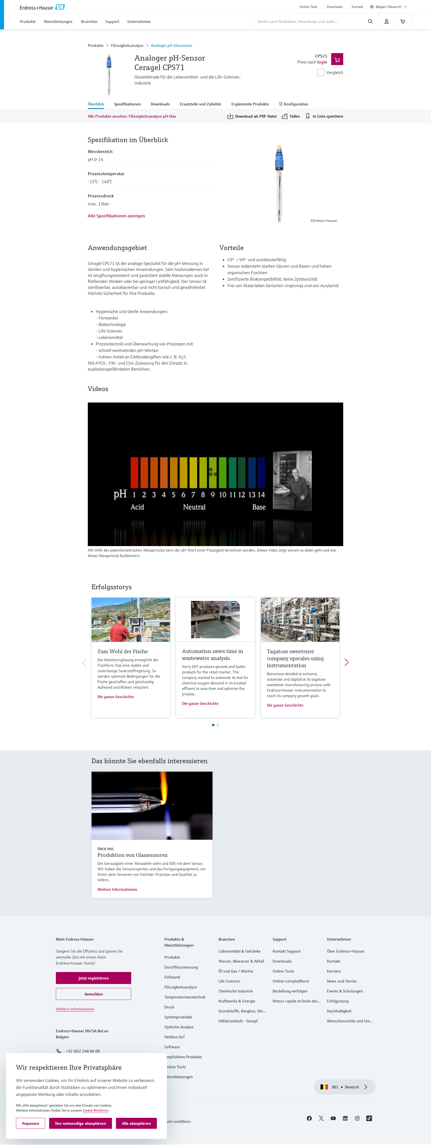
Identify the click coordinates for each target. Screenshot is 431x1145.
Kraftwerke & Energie (236, 1000)
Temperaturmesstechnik (185, 996)
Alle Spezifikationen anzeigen (116, 216)
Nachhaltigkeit (339, 1010)
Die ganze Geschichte (116, 696)
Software (172, 1046)
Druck (169, 1006)
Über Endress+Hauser (345, 951)
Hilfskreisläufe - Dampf (238, 1020)
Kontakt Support (287, 951)
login (322, 62)
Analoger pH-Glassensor (172, 45)
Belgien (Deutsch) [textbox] (389, 6)
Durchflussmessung (181, 967)
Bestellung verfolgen (290, 990)
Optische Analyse (179, 1026)
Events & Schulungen (345, 990)
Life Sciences (229, 981)
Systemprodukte (178, 1016)
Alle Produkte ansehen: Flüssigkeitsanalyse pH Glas (132, 116)
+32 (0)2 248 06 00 (83, 1051)
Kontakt (357, 6)
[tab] (98, 104)
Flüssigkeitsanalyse (127, 45)
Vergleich (334, 72)
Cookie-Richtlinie (95, 1110)
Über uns (105, 849)
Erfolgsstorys (338, 1000)
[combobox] (391, 6)
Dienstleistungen (178, 1076)
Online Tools (308, 6)
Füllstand (172, 977)
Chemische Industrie (235, 990)
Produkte (96, 45)
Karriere (334, 971)
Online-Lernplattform (291, 981)
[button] (93, 978)
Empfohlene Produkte (183, 1056)
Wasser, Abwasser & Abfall (241, 961)
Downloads (335, 6)
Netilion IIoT (174, 1036)
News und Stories (342, 981)
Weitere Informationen (117, 889)
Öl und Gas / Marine (235, 971)
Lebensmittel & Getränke (239, 951)
